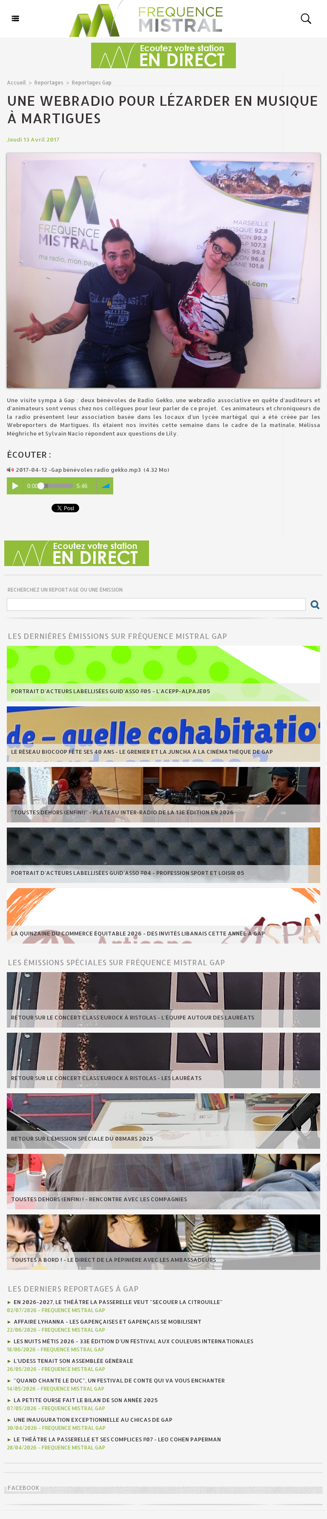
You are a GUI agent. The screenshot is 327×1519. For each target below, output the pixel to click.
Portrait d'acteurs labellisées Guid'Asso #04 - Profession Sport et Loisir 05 (127, 872)
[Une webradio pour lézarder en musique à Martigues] (163, 155)
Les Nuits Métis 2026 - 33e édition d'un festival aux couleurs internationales (133, 1341)
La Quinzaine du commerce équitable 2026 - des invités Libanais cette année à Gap (138, 933)
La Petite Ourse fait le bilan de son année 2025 (86, 1400)
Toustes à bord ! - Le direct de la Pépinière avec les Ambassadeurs (113, 1259)
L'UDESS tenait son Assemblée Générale (73, 1360)
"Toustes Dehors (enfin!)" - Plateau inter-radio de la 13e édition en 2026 (122, 812)
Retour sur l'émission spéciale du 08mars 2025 (82, 1138)
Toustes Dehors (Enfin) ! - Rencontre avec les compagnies (99, 1199)
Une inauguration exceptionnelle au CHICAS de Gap (93, 1419)
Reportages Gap (92, 82)
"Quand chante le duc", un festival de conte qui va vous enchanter (119, 1380)
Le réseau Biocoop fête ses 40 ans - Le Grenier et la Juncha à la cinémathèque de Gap (142, 751)
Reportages (48, 82)
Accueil (16, 82)
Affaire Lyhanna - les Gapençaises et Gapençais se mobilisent (107, 1321)
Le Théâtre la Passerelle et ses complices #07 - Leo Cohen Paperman (117, 1439)
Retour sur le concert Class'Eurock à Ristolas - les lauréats (106, 1078)
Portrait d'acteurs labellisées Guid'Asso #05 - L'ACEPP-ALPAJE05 (110, 691)
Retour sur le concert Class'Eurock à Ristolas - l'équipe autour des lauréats (132, 1017)
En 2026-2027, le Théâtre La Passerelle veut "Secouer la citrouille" (118, 1301)
